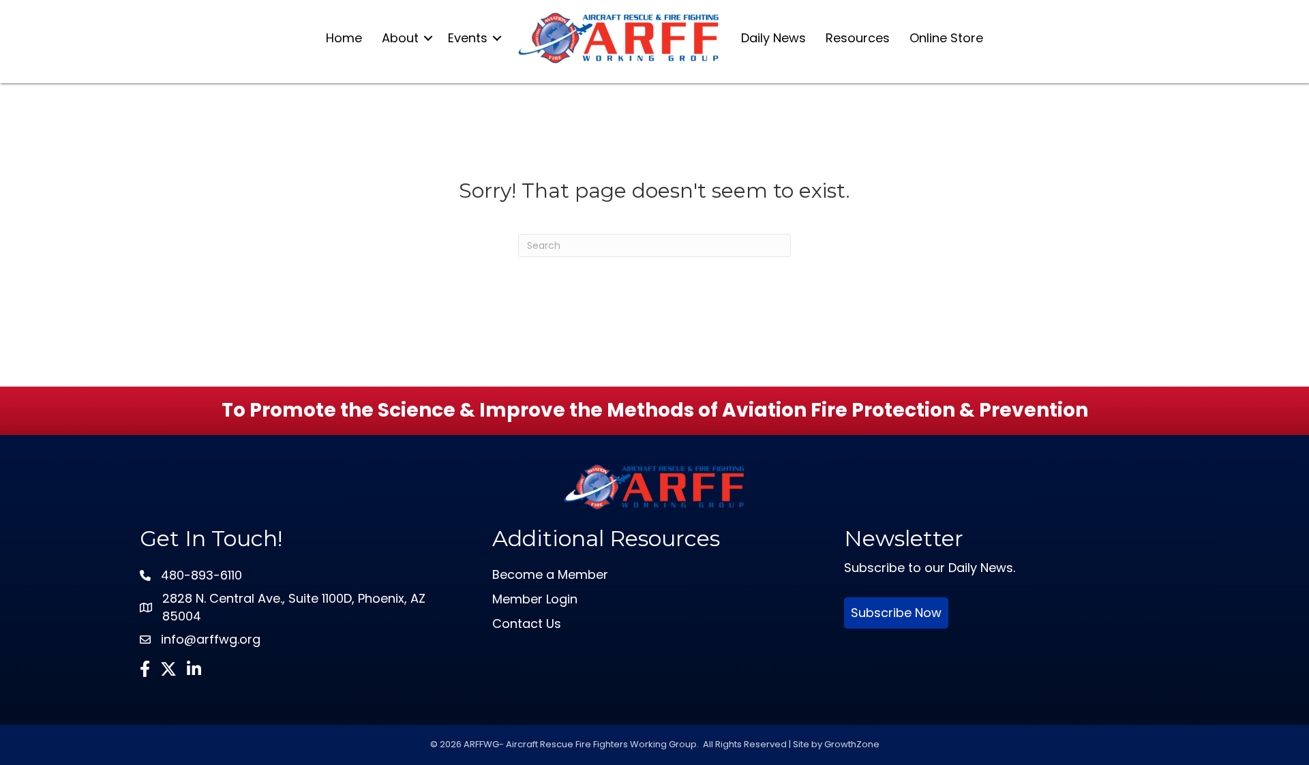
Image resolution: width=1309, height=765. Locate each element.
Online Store (946, 37)
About (400, 37)
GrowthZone (851, 744)
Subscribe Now (896, 612)
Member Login (534, 599)
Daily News (773, 37)
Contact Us (526, 623)
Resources (858, 37)
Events (467, 37)
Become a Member (550, 574)
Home (344, 37)
